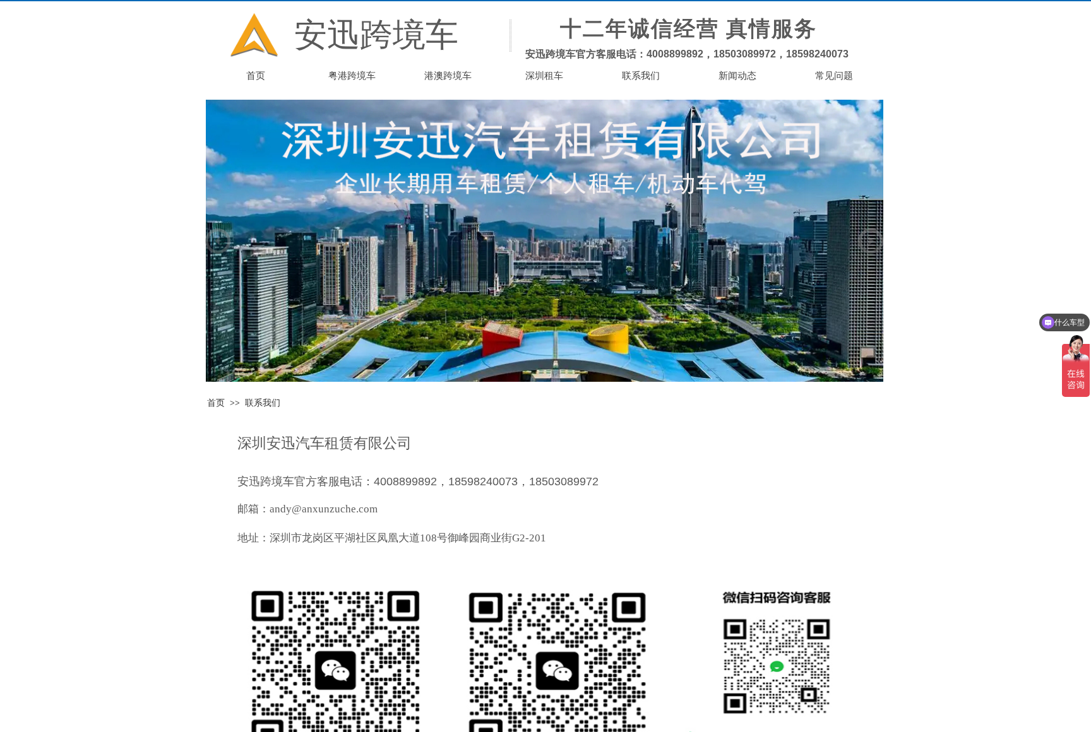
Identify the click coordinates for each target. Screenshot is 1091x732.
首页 (216, 403)
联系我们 (262, 403)
